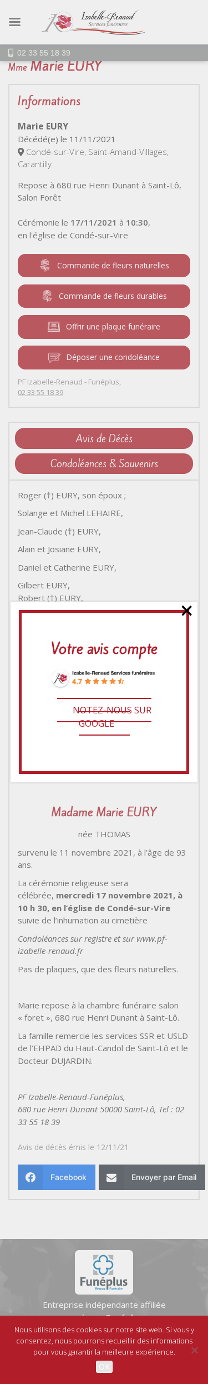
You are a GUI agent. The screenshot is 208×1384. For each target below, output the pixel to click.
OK (104, 1366)
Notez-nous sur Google (112, 717)
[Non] (194, 1350)
